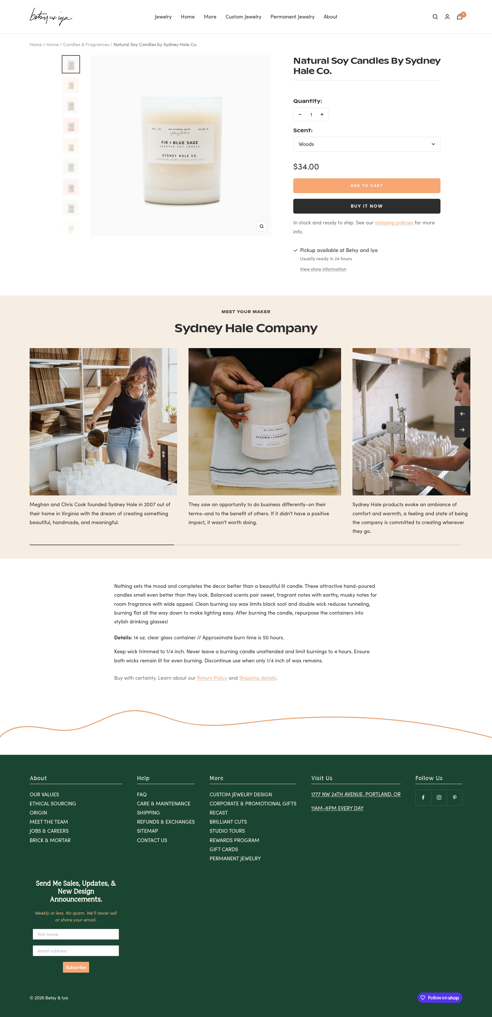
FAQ (142, 794)
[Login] (447, 16)
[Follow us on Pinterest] (454, 797)
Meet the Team (49, 821)
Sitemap (147, 830)
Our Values (44, 794)
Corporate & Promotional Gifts (253, 803)
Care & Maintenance (163, 803)
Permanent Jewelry (292, 16)
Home (188, 16)
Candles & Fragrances (86, 44)
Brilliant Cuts (228, 821)
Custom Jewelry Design (241, 794)
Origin (38, 812)
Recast (219, 812)
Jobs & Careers (49, 830)
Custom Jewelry (243, 16)
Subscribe (76, 967)
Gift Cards (224, 849)
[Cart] (459, 16)
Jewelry (163, 16)
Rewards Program (234, 840)
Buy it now (367, 206)
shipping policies (394, 222)
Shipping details (257, 677)
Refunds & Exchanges (166, 821)
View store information (323, 269)
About (330, 16)
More (210, 16)
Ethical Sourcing (53, 803)
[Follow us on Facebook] (423, 797)
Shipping (148, 812)
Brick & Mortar (50, 840)
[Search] (435, 16)
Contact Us (152, 840)
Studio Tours (227, 830)
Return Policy (212, 677)
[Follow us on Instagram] (439, 797)
